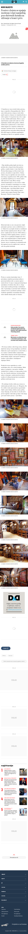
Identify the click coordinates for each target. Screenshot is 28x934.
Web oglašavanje (5, 913)
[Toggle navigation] (2, 2)
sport (3, 878)
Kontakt (3, 916)
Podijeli (4, 74)
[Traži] (26, 2)
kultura (4, 891)
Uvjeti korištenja (17, 909)
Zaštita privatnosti (5, 911)
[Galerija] (14, 36)
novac (3, 887)
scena (3, 895)
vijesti (3, 874)
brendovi (4, 900)
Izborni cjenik (16, 911)
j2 (2, 882)
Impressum (4, 909)
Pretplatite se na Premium (19, 924)
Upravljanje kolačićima (18, 916)
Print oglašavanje (17, 913)
